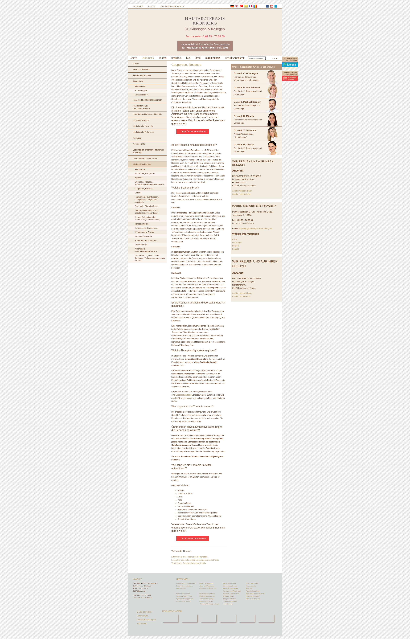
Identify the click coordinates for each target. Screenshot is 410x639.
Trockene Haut (141, 245)
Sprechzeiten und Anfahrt (172, 6)
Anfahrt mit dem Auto (241, 194)
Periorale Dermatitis (143, 236)
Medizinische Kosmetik (143, 126)
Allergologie (138, 81)
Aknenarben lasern (230, 586)
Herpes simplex (141, 224)
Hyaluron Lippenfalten (231, 593)
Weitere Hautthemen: (142, 164)
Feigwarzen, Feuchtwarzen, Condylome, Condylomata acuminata (147, 199)
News (198, 58)
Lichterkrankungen (141, 120)
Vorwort (136, 63)
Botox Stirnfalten (252, 583)
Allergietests (140, 86)
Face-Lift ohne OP (183, 593)
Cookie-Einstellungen (146, 620)
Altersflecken (181, 588)
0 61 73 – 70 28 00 (144, 595)
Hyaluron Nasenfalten (207, 593)
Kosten (163, 58)
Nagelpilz (137, 138)
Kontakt (151, 6)
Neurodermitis (139, 144)
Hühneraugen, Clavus (144, 232)
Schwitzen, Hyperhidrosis (146, 240)
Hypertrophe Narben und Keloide (147, 114)
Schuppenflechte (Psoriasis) (145, 158)
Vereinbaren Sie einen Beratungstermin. (188, 563)
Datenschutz (142, 616)
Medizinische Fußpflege (143, 132)
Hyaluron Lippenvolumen (255, 593)
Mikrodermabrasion (253, 599)
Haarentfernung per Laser (185, 583)
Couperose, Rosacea (144, 189)
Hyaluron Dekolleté (253, 596)
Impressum (141, 623)
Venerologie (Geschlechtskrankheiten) (146, 250)
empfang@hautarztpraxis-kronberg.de (255, 228)
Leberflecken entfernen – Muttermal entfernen (148, 151)
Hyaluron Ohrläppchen (184, 599)
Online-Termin (213, 58)
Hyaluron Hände (229, 596)
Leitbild (235, 246)
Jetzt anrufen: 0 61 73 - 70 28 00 (205, 36)
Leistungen (148, 58)
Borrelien (139, 178)
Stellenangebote (235, 58)
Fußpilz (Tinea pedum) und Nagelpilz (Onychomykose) (146, 211)
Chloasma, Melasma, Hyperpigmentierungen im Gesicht (149, 183)
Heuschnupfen (141, 91)
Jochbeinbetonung (206, 599)
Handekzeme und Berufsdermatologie (141, 107)
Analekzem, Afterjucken (145, 173)
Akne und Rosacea (141, 69)
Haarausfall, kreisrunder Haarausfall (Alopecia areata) (147, 218)
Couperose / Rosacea (207, 588)
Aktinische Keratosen (142, 75)
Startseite (138, 6)
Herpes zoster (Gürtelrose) (146, 228)
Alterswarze (140, 169)
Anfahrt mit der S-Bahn (242, 191)
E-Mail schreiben (144, 612)
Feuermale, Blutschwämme (146, 206)
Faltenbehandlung (206, 583)
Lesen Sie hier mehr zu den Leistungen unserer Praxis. (195, 560)
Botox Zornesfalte (229, 583)
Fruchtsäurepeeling (183, 601)
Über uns (176, 58)
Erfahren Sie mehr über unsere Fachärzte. (189, 557)
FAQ (188, 58)
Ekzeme (138, 193)
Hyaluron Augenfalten (184, 596)
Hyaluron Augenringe (207, 596)
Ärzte (134, 58)
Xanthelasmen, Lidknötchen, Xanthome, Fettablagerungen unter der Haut (150, 258)
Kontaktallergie (141, 95)
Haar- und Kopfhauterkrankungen (147, 100)
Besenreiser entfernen (184, 586)
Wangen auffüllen (229, 599)
